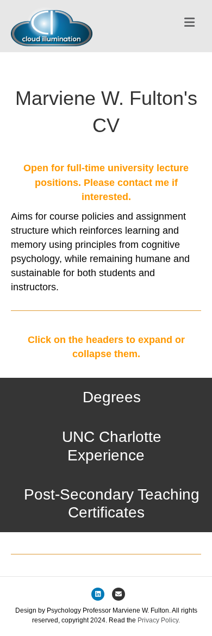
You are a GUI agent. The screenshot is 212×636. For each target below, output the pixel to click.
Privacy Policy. (159, 620)
